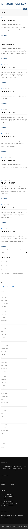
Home (2, 480)
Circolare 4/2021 (4, 261)
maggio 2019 (4, 331)
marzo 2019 (3, 337)
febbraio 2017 (4, 388)
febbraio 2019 (4, 340)
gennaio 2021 (4, 300)
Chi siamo (3, 482)
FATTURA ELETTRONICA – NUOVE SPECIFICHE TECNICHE (12, 273)
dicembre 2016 (4, 393)
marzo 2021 (3, 294)
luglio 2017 (3, 376)
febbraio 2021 (4, 297)
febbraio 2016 (4, 422)
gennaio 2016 (4, 424)
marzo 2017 (3, 385)
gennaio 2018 (4, 365)
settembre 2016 (4, 402)
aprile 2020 (3, 314)
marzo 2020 (3, 317)
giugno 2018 (3, 351)
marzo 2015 (3, 436)
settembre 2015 (4, 430)
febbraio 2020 (4, 320)
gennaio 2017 (4, 391)
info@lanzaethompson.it (10, 505)
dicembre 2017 (4, 368)
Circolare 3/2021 (4, 265)
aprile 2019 (3, 334)
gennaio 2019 (4, 343)
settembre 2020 (4, 309)
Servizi (12, 480)
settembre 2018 (4, 348)
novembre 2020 (4, 303)
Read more (4, 35)
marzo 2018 (3, 359)
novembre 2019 (4, 323)
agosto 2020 (3, 311)
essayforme (3, 286)
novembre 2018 (4, 345)
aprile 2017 (3, 382)
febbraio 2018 (4, 362)
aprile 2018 (3, 357)
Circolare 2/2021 (4, 269)
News (12, 482)
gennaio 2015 (4, 439)
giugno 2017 (3, 379)
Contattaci (3, 484)
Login (12, 484)
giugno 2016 (3, 410)
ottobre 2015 (4, 427)
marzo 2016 (3, 419)
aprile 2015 (3, 433)
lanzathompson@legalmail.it (11, 503)
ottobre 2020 (4, 306)
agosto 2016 (3, 405)
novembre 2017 (4, 371)
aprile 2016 (3, 416)
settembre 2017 (4, 374)
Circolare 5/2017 (10, 286)
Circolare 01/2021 (5, 277)
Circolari (2, 447)
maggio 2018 (4, 354)
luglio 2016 (3, 407)
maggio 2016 (4, 413)
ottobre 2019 (4, 326)
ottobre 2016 (4, 399)
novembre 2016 (4, 396)
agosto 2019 (3, 328)
